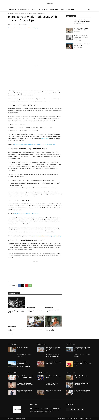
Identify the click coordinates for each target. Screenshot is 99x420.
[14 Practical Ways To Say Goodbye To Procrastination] (35, 302)
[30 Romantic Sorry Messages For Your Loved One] (69, 46)
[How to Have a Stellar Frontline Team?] (40, 377)
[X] (22, 285)
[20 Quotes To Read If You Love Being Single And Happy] (69, 30)
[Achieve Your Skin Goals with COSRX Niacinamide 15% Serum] (12, 385)
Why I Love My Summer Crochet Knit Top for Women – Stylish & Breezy (24, 377)
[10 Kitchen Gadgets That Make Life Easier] (69, 385)
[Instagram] (71, 409)
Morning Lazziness (13, 24)
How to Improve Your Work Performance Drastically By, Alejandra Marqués (34, 144)
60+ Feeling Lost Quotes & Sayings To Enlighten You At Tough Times (81, 37)
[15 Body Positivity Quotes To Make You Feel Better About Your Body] (69, 364)
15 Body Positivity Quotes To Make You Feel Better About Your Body (82, 363)
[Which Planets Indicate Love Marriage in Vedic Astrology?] (40, 356)
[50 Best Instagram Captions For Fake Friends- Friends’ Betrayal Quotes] (69, 349)
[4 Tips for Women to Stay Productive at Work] (40, 385)
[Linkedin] (74, 409)
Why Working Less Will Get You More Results (26, 214)
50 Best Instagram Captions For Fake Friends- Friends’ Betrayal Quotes (82, 349)
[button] (89, 9)
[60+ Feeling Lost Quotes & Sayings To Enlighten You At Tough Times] (69, 37)
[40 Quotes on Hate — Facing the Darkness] (69, 356)
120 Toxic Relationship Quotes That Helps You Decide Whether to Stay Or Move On (82, 21)
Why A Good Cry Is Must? (23, 347)
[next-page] (12, 334)
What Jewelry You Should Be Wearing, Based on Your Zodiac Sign (53, 349)
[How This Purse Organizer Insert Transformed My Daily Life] (69, 392)
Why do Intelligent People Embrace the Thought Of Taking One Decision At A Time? (16, 311)
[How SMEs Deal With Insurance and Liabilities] (40, 392)
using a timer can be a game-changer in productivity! (46, 236)
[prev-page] (9, 334)
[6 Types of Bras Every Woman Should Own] (69, 377)
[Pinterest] (26, 285)
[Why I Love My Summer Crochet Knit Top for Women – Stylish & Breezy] (12, 377)
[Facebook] (19, 285)
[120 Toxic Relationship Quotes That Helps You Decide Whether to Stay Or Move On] (69, 22)
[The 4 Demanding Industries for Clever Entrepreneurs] (53, 321)
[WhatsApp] (30, 285)
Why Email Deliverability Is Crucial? (34, 329)
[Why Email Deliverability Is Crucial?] (35, 321)
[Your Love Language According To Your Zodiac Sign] (40, 364)
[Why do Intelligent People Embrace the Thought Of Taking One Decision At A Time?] (16, 302)
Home (9, 13)
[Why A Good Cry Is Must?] (12, 349)
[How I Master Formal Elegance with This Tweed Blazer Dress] (12, 392)
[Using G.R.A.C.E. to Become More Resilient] (16, 321)
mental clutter (45, 138)
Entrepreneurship (16, 13)
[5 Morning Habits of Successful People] (53, 302)
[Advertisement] (35, 77)
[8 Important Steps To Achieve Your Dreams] (12, 356)
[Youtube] (82, 409)
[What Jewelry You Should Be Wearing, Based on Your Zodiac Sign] (40, 349)
